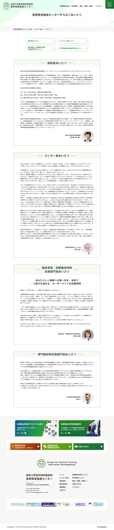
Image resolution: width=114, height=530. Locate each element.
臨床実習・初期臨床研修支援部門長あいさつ (36, 48)
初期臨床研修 (64, 6)
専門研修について (78, 478)
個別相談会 (63, 484)
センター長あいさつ (67, 41)
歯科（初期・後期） (87, 6)
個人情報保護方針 (102, 527)
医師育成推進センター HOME (23, 29)
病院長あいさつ (33, 41)
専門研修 (74, 6)
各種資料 (63, 487)
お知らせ (63, 490)
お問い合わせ (77, 484)
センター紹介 (39, 29)
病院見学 (63, 481)
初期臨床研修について (80, 475)
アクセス (99, 6)
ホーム (62, 475)
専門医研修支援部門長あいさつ (71, 48)
